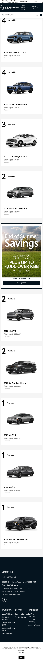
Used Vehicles (7, 614)
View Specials (21, 283)
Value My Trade (34, 625)
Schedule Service (21, 614)
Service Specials (21, 617)
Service (18, 610)
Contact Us (11, 577)
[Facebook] (4, 600)
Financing (33, 610)
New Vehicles (7, 634)
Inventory (7, 610)
